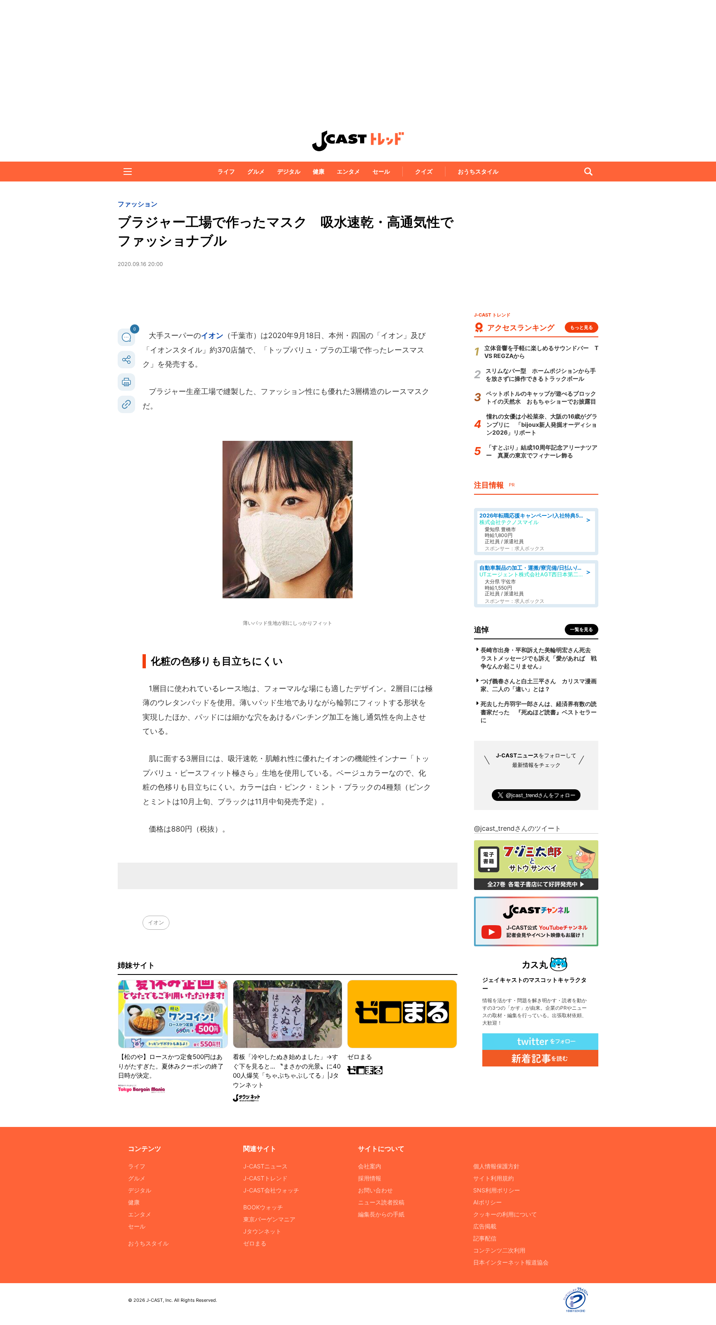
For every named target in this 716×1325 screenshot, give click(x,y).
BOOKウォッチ (263, 1207)
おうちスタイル (478, 171)
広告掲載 (484, 1226)
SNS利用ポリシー (496, 1190)
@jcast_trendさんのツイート (517, 828)
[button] (128, 171)
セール (381, 171)
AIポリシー (487, 1202)
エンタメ (348, 171)
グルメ (256, 171)
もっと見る (581, 327)
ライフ (226, 171)
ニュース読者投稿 (381, 1202)
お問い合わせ (375, 1190)
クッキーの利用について (505, 1214)
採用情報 (369, 1178)
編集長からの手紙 (381, 1214)
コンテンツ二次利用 (499, 1250)
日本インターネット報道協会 (511, 1262)
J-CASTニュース (265, 1166)
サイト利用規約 (493, 1178)
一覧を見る (581, 629)
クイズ (424, 171)
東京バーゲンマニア (269, 1219)
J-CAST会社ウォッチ (271, 1190)
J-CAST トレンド (358, 141)
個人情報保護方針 (496, 1166)
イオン (212, 335)
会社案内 (369, 1166)
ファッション (137, 204)
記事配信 (484, 1238)
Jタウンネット (262, 1231)
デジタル (288, 171)
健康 (318, 171)
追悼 (481, 629)
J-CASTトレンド (265, 1178)
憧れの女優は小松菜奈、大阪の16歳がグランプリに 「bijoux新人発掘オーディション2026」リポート (541, 424)
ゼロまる (254, 1243)
